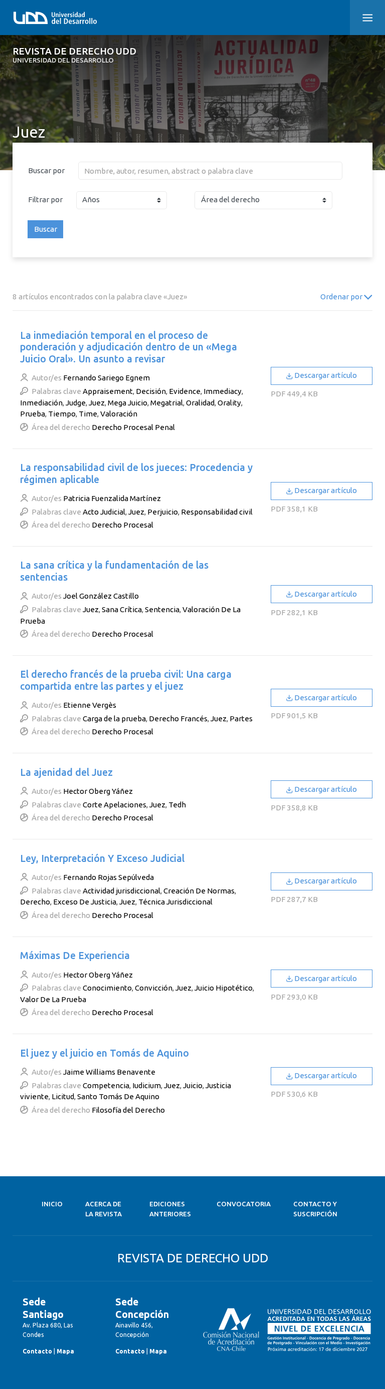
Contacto (37, 1351)
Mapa (65, 1351)
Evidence (185, 391)
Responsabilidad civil (217, 512)
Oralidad (200, 402)
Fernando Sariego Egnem (106, 377)
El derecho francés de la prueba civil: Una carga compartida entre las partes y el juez (126, 680)
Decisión (151, 391)
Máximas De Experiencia (75, 955)
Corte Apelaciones (114, 804)
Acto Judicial (104, 512)
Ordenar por (342, 296)
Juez (97, 402)
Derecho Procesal (122, 525)
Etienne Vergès (89, 705)
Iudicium (146, 1085)
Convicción (153, 988)
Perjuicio (162, 512)
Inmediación (41, 402)
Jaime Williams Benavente (109, 1072)
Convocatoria (244, 1204)
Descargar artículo (325, 375)
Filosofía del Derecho (128, 1110)
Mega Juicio (127, 402)
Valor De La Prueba (53, 999)
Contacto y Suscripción (315, 1209)
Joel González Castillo (101, 596)
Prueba (32, 413)
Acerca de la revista (103, 1209)
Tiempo (62, 413)
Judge (76, 402)
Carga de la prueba (114, 718)
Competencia (106, 1085)
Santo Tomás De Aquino (118, 1096)
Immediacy (223, 391)
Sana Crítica (122, 609)
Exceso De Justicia (84, 901)
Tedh (177, 804)
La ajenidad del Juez (66, 772)
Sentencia (162, 609)
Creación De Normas (199, 890)
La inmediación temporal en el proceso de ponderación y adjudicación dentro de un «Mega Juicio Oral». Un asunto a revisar (128, 347)
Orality (229, 402)
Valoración (118, 413)
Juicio (193, 1085)
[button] (367, 17)
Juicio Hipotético (224, 988)
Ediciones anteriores (170, 1209)
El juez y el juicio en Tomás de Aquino (104, 1053)
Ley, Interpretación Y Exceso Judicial (102, 858)
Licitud (63, 1096)
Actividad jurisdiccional (121, 890)
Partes (241, 718)
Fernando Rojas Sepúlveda (108, 877)
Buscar (45, 229)
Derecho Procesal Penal (133, 427)
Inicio (52, 1204)
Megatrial (166, 402)
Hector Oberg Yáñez (98, 791)
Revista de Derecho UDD (74, 55)
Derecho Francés (178, 718)
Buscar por (46, 170)
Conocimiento (107, 988)
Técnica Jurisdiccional (175, 901)
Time (88, 413)
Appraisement (108, 391)
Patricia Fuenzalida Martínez (112, 498)
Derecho (35, 901)
